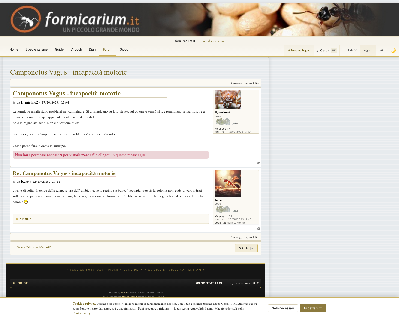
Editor (352, 50)
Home (13, 49)
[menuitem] (209, 283)
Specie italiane (37, 49)
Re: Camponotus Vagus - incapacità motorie (64, 173)
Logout (368, 50)
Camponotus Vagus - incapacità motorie (68, 72)
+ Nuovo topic (299, 50)
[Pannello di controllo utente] (342, 50)
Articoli (76, 49)
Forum (107, 49)
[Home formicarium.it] (199, 19)
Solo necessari (283, 308)
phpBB (124, 292)
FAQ (381, 50)
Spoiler (26, 218)
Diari (92, 49)
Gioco (124, 49)
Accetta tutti (313, 308)
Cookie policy (82, 313)
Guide (59, 49)
